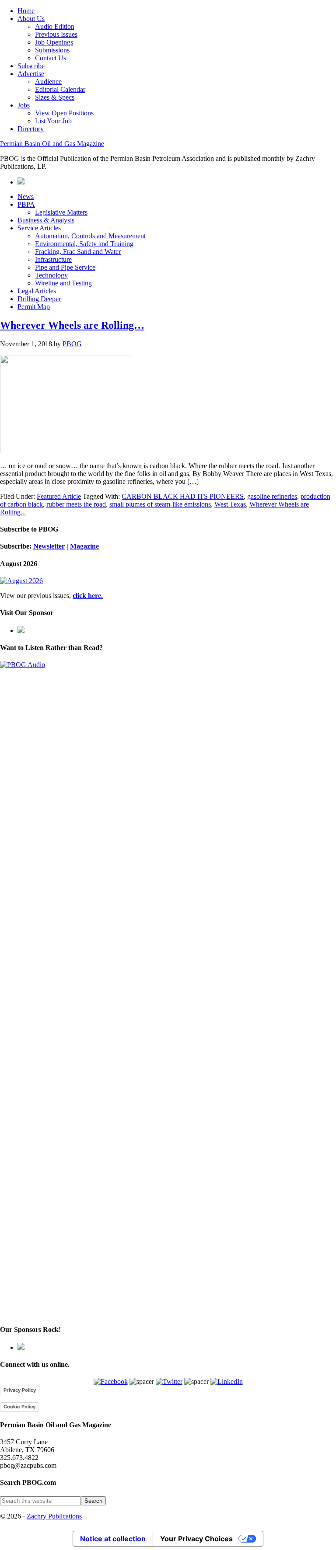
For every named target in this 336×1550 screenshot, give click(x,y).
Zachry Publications (54, 1516)
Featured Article (59, 496)
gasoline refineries (272, 496)
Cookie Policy (19, 1407)
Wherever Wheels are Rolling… (72, 325)
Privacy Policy (20, 1390)
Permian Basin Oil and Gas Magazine (52, 143)
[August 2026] (21, 580)
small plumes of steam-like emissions (160, 504)
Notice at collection (113, 1538)
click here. (88, 595)
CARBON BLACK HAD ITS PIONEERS (183, 496)
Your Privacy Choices (196, 1538)
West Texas (230, 504)
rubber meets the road (76, 504)
